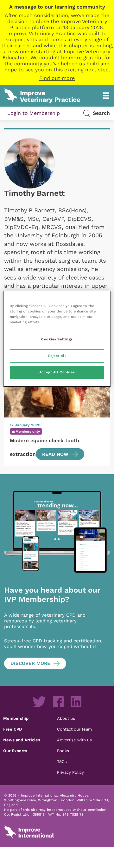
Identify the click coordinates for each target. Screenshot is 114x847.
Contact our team (74, 729)
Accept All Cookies (57, 372)
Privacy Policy (70, 772)
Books (63, 750)
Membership (15, 718)
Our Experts (15, 750)
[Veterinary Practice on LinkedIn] (76, 701)
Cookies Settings (57, 339)
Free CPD (12, 729)
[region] (57, 339)
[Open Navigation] (106, 95)
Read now (55, 454)
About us (66, 718)
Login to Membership (33, 113)
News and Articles (21, 739)
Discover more (30, 663)
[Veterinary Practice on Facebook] (58, 701)
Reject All (57, 355)
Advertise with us (74, 739)
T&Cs (62, 761)
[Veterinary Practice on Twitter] (39, 701)
